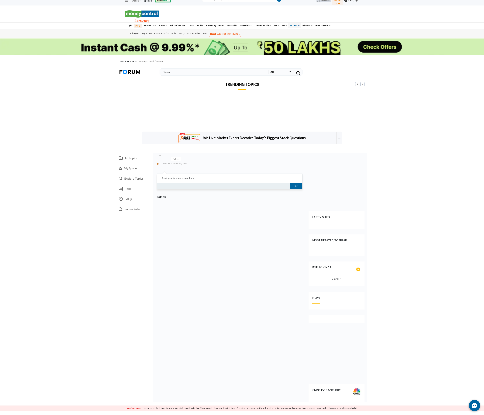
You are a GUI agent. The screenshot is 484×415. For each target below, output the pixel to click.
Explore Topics (161, 33)
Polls (173, 33)
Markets (149, 25)
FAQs (182, 33)
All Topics (135, 33)
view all (336, 278)
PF (283, 25)
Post (205, 33)
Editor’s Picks (177, 25)
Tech (191, 25)
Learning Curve (215, 25)
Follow (176, 159)
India (200, 25)
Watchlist (246, 25)
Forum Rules (193, 33)
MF (276, 25)
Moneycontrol (146, 61)
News (162, 25)
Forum (294, 25)
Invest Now (322, 25)
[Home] (130, 25)
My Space (147, 33)
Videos (306, 25)
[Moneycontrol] (142, 13)
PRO (137, 25)
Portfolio (232, 25)
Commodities (263, 25)
